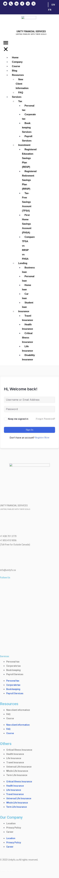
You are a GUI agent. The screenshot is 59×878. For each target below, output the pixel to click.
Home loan (26, 287)
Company (17, 61)
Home (15, 57)
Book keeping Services (26, 127)
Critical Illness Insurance (27, 337)
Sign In (29, 430)
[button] (5, 46)
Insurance (23, 311)
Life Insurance (27, 348)
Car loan (25, 295)
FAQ (20, 92)
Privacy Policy (13, 827)
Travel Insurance (27, 317)
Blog (14, 70)
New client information (18, 710)
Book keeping (13, 670)
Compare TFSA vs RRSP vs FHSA (28, 248)
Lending (22, 263)
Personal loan (28, 278)
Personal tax (28, 107)
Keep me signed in (18, 419)
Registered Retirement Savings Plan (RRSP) (29, 180)
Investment (24, 145)
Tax (20, 101)
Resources (18, 75)
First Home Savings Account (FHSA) (26, 224)
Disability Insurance (28, 357)
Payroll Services (27, 138)
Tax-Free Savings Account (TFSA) (26, 202)
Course (16, 66)
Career (9, 832)
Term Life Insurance (16, 775)
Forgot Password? (45, 419)
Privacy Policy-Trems (10, 870)
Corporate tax (29, 116)
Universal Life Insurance (18, 766)
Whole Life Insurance (17, 771)
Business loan (28, 269)
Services (16, 97)
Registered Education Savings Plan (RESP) (29, 158)
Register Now (42, 437)
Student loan (27, 304)
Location (11, 823)
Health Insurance (27, 326)
